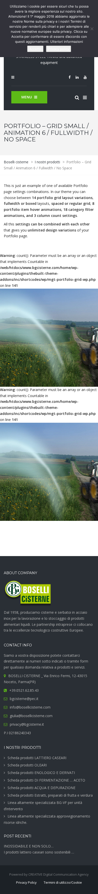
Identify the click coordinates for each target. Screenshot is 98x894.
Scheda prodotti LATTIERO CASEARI (37, 757)
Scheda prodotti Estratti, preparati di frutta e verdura (50, 795)
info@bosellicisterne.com (30, 707)
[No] (91, 28)
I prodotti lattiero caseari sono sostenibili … (39, 852)
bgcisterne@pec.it (24, 698)
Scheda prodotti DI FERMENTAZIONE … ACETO (46, 780)
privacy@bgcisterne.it (27, 724)
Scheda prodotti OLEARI (27, 765)
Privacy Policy (26, 882)
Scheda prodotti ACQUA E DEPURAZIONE (41, 787)
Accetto (35, 49)
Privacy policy (58, 49)
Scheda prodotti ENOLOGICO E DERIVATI (41, 772)
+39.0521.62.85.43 (24, 690)
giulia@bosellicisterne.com (31, 715)
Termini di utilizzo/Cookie (63, 882)
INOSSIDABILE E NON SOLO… (29, 846)
